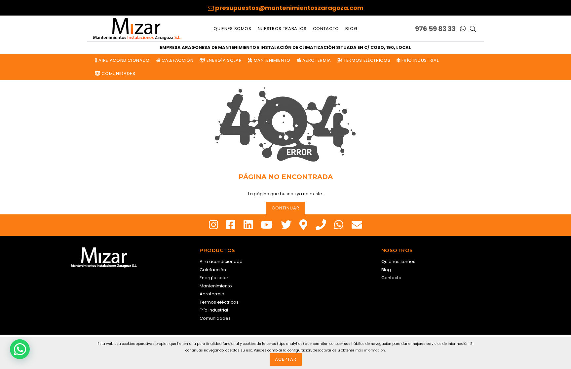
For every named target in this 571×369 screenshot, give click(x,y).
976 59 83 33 (435, 28)
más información (370, 350)
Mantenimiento (271, 60)
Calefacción (177, 60)
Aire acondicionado (123, 60)
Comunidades (117, 73)
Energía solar (223, 60)
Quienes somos (232, 28)
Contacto (326, 28)
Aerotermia (316, 60)
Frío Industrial (419, 60)
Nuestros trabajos (282, 28)
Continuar (285, 208)
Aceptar (285, 359)
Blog (351, 28)
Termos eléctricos (366, 60)
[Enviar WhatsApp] (463, 28)
